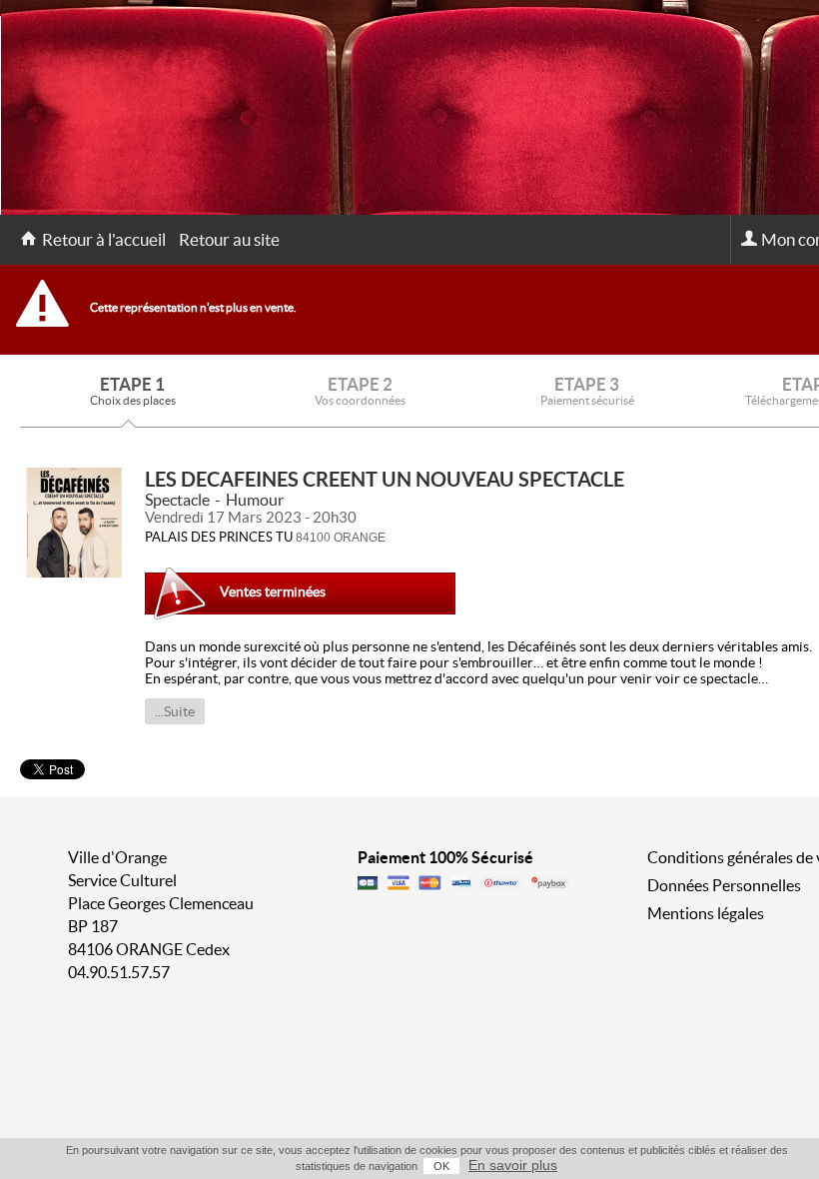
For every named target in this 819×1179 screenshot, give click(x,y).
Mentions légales (705, 913)
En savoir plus (512, 1165)
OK (441, 1166)
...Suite (175, 711)
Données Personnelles (724, 885)
